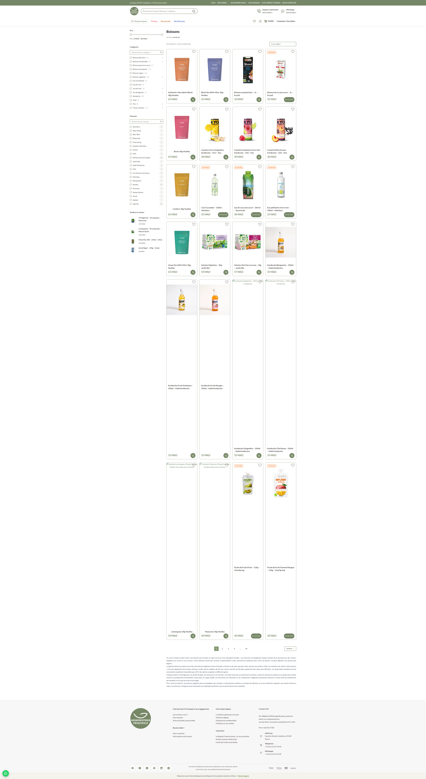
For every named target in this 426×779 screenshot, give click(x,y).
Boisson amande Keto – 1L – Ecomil (246, 93)
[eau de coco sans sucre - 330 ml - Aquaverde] (248, 184)
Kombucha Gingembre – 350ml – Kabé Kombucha (247, 449)
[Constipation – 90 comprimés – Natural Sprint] (133, 232)
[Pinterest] (154, 768)
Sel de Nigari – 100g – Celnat (149, 248)
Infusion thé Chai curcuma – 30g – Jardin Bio (247, 266)
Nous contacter (179, 733)
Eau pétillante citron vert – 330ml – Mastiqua (278, 209)
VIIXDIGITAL (228, 766)
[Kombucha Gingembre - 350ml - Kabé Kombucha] (248, 362)
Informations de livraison (182, 736)
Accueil (169, 37)
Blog (214, 3)
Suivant (289, 648)
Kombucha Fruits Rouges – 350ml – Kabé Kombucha (212, 387)
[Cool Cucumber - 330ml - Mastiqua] (215, 184)
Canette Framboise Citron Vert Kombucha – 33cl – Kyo (247, 151)
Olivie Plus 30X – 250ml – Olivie (150, 240)
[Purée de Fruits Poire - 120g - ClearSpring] (248, 483)
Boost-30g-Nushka (182, 151)
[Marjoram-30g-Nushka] (215, 546)
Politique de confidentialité (226, 720)
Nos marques (179, 21)
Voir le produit (289, 99)
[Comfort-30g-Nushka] (182, 184)
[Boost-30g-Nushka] (182, 127)
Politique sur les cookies (225, 723)
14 (246, 649)
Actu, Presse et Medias (271, 3)
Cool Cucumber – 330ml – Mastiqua (212, 209)
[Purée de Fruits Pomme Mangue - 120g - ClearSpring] (281, 483)
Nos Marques (254, 3)
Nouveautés (166, 21)
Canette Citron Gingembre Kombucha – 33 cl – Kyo (212, 151)
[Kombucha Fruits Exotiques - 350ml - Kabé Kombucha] (182, 299)
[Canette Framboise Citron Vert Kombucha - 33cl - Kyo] (248, 127)
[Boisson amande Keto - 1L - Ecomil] (248, 69)
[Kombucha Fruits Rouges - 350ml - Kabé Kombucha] (215, 299)
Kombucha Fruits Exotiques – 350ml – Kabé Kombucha (180, 387)
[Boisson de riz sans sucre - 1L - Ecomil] (281, 69)
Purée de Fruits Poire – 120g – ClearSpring (247, 568)
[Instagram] (140, 768)
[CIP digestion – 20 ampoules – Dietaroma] (133, 221)
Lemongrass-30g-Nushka (181, 632)
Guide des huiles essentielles (227, 742)
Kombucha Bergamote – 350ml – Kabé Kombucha (280, 266)
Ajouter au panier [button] (192, 99)
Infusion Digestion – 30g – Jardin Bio (212, 266)
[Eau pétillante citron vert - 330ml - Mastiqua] (281, 184)
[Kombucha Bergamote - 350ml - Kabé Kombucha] (281, 242)
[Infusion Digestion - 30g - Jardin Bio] (215, 242)
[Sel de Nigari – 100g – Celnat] (133, 250)
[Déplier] (162, 57)
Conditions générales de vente (227, 715)
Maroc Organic (243, 776)
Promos (154, 21)
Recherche (193, 11)
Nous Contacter (289, 3)
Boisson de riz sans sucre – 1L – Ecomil (280, 93)
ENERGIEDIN (217, 766)
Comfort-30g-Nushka (182, 209)
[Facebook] (132, 768)
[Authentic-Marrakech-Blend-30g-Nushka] (182, 69)
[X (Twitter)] (168, 768)
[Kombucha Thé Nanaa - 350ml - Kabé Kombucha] (281, 362)
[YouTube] (147, 768)
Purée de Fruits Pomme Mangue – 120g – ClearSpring (280, 568)
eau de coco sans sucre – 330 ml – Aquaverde (247, 209)
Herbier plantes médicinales (226, 739)
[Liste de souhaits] (254, 21)
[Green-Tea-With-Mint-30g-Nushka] (182, 242)
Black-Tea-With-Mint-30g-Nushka (212, 93)
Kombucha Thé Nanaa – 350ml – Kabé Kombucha (280, 449)
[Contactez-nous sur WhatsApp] (5, 773)
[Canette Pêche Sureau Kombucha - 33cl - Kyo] (281, 127)
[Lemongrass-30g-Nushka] (182, 546)
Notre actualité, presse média (184, 720)
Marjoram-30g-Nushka (215, 632)
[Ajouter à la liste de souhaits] (193, 51)
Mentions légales (222, 717)
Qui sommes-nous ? (239, 3)
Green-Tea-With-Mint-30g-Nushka (179, 266)
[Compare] (260, 21)
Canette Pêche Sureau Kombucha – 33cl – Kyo (277, 151)
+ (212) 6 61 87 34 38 (273, 746)
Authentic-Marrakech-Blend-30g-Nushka (180, 93)
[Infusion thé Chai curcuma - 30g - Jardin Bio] (248, 242)
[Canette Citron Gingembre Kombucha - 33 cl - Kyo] (215, 127)
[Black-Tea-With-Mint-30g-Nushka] (215, 69)
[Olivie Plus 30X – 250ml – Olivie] (133, 241)
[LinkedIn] (161, 768)
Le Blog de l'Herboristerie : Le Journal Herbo (232, 736)
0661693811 (267, 12)
